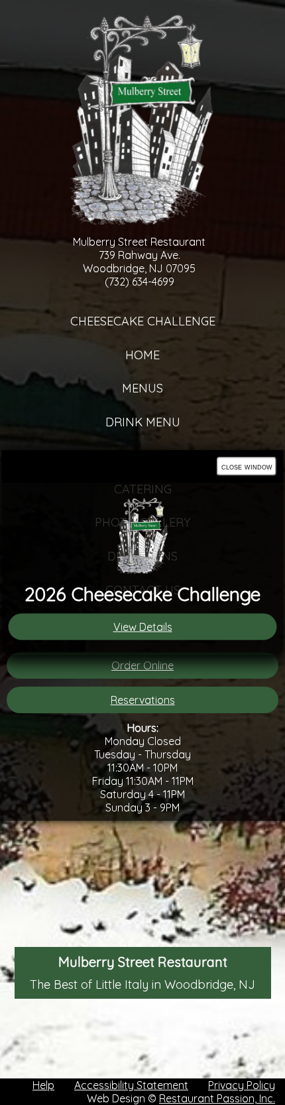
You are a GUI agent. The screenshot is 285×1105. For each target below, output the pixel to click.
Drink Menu (142, 422)
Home (142, 355)
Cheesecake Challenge (142, 321)
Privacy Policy (241, 1085)
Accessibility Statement (131, 1085)
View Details (142, 627)
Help (43, 1085)
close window (246, 466)
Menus (142, 388)
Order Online (142, 665)
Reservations (143, 700)
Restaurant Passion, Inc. (217, 1098)
